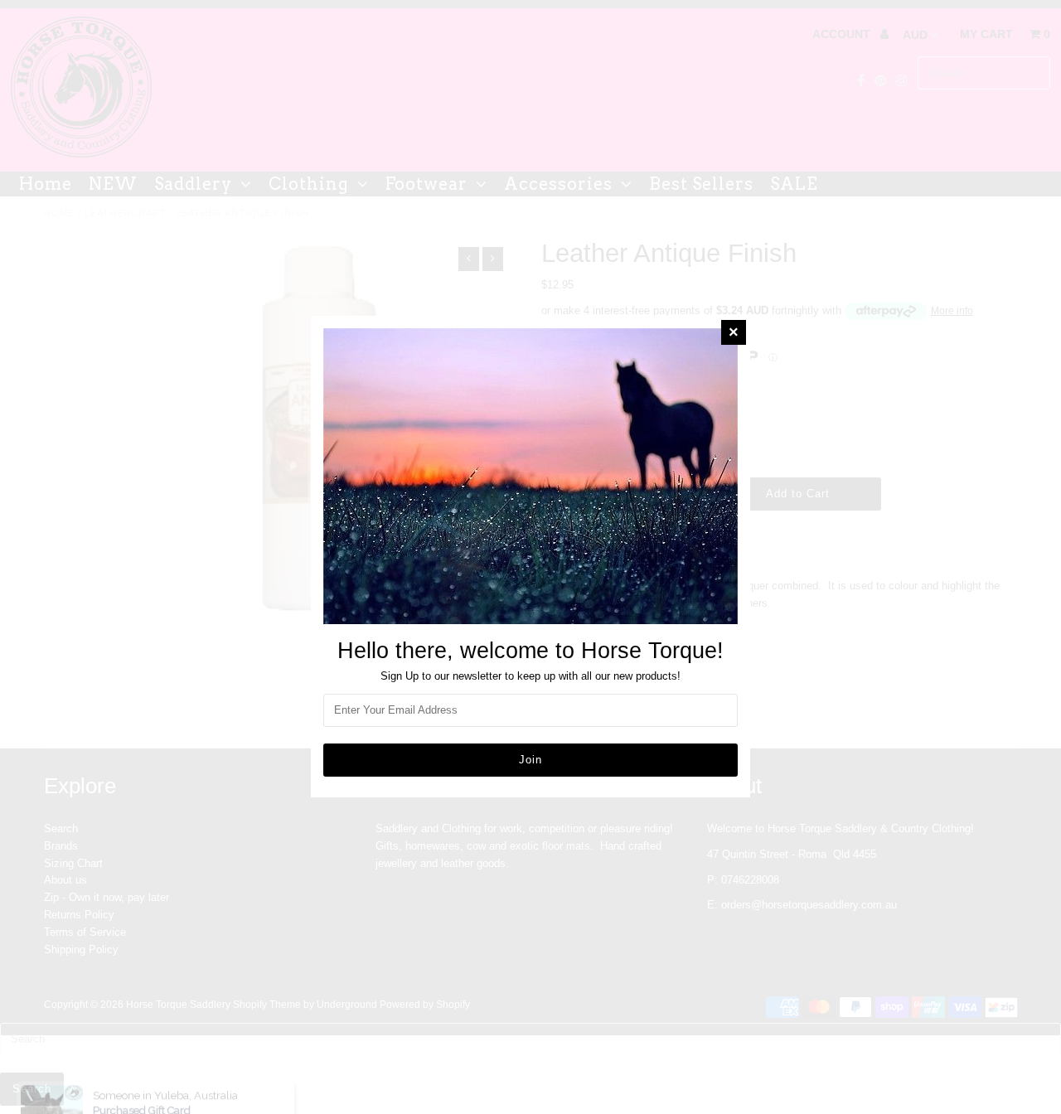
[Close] (733, 332)
